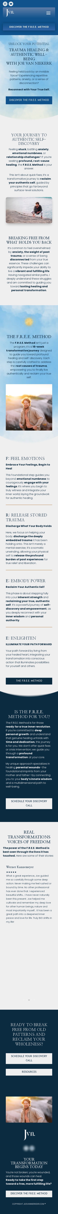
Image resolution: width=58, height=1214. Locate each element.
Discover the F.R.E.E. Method (29, 27)
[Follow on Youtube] (11, 4)
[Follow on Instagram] (5, 4)
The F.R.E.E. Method (29, 681)
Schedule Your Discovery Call (29, 803)
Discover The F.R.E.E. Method (29, 1194)
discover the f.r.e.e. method (29, 100)
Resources (29, 1072)
